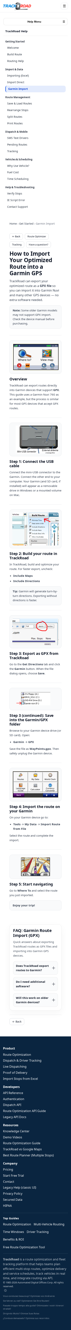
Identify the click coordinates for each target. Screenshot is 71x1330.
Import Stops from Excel (20, 1079)
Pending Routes (17, 144)
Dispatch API (12, 1105)
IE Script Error (16, 200)
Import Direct (15, 82)
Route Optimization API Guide (24, 1111)
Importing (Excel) (18, 75)
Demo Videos (12, 1137)
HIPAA (7, 1206)
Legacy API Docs (14, 1117)
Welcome (13, 47)
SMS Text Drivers (17, 138)
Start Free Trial (13, 1175)
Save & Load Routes (19, 103)
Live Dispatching (15, 1066)
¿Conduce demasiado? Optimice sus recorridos (26, 1318)
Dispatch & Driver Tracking (22, 1060)
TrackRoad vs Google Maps (22, 1149)
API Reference (13, 1093)
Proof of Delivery (15, 1073)
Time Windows (13, 1232)
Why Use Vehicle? (18, 166)
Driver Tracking (38, 1232)
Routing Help (15, 61)
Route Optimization (17, 1055)
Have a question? (38, 244)
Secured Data (12, 1200)
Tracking (12, 151)
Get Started (26, 223)
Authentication (13, 1099)
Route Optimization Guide (21, 1143)
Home (13, 223)
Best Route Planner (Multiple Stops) (28, 1155)
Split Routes (14, 116)
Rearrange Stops (17, 110)
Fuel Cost (13, 172)
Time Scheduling (18, 179)
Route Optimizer (36, 236)
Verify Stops (14, 193)
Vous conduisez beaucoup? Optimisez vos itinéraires (29, 1296)
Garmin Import (18, 89)
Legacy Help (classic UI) (19, 1187)
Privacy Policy (12, 1193)
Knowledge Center (16, 1131)
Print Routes (15, 123)
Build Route (14, 54)
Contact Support (17, 206)
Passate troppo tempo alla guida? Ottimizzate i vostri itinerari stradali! (33, 1307)
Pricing (8, 1169)
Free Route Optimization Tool (24, 1247)
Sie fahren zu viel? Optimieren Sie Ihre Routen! (26, 1300)
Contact (8, 1182)
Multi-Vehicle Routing (49, 1224)
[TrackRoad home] (17, 6)
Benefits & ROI (13, 1239)
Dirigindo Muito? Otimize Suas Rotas (21, 1313)
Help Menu (46, 21)
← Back (16, 236)
